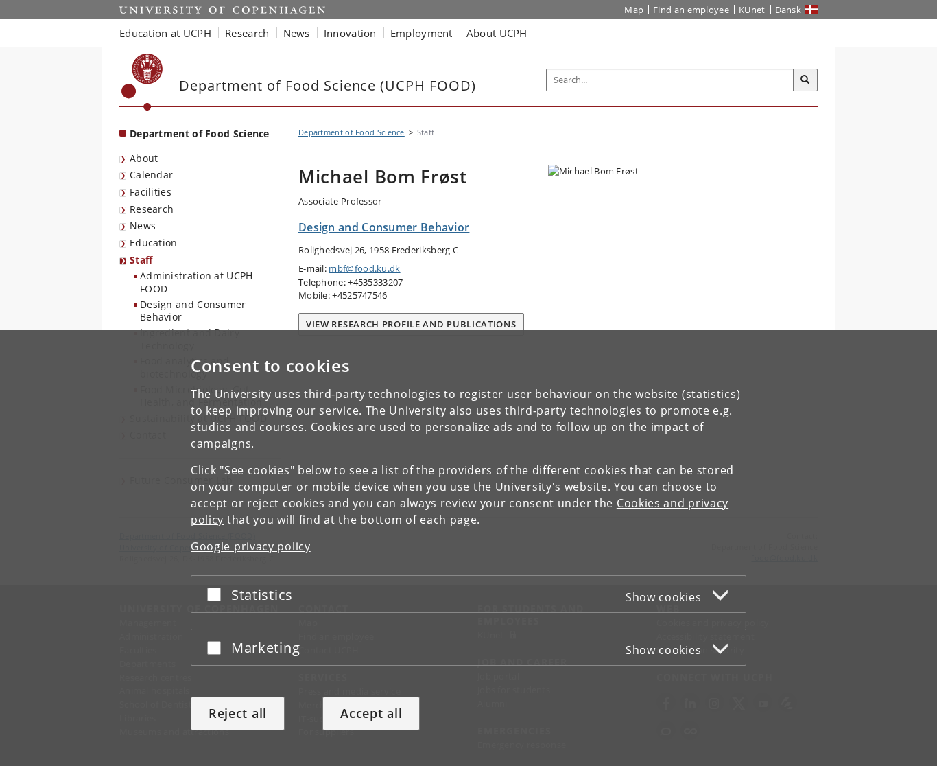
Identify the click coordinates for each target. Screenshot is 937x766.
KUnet (752, 9)
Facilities (150, 191)
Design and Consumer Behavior (193, 311)
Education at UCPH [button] (165, 33)
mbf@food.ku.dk (364, 268)
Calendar (151, 174)
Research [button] (247, 33)
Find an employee (691, 9)
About (144, 158)
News (143, 225)
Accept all (371, 713)
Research (152, 209)
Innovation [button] (350, 33)
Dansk (788, 9)
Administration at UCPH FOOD (196, 282)
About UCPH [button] (496, 33)
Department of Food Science (200, 133)
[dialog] (468, 548)
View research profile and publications (411, 324)
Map (633, 9)
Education (154, 242)
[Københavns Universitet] (142, 82)
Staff (141, 259)
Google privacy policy (251, 546)
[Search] (805, 80)
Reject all (238, 713)
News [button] (296, 33)
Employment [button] (421, 33)
